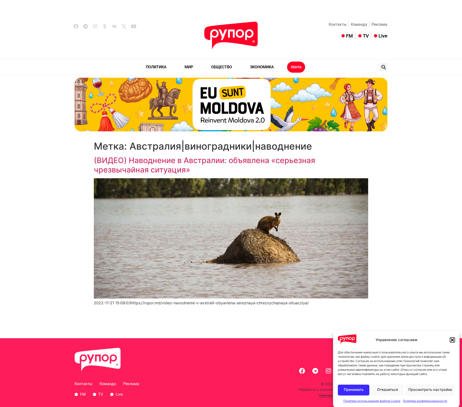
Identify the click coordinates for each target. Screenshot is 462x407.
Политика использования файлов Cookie (371, 401)
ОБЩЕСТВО (221, 67)
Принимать (354, 390)
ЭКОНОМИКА (262, 67)
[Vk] (114, 26)
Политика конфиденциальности (425, 401)
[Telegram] (85, 26)
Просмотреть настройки (430, 390)
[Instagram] (95, 26)
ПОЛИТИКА (156, 67)
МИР (189, 67)
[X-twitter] (124, 26)
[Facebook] (76, 26)
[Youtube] (133, 26)
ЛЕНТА (296, 67)
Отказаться (387, 390)
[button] (452, 339)
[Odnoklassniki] (104, 26)
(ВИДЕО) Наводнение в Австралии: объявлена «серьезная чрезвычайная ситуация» (204, 165)
